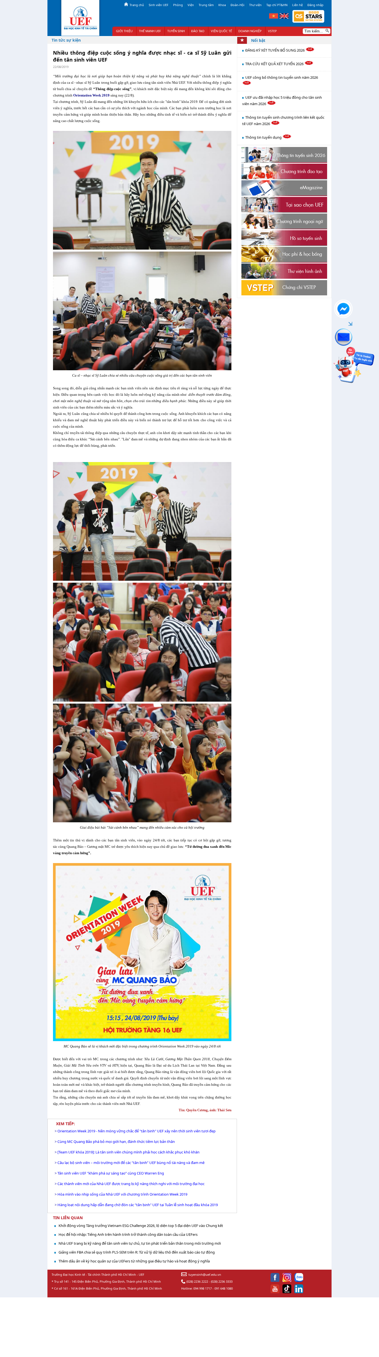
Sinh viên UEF (158, 5)
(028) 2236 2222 (197, 1281)
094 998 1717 (202, 1288)
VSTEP (272, 31)
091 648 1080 (223, 1288)
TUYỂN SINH (176, 31)
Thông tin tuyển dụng (263, 137)
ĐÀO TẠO (197, 31)
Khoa (222, 5)
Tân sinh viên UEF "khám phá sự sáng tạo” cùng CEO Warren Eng (110, 1173)
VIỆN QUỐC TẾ (221, 31)
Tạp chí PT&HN (276, 5)
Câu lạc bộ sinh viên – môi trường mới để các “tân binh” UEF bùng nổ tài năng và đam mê (130, 1162)
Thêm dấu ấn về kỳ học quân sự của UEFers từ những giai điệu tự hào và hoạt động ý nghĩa (134, 1261)
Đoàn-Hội (237, 5)
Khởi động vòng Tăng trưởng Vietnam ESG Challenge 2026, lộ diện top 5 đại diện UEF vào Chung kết (141, 1225)
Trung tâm (206, 5)
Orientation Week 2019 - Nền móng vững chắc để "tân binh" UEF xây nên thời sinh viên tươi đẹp (136, 1130)
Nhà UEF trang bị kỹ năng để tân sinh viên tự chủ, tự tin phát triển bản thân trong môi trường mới (140, 1243)
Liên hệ (297, 5)
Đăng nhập (315, 5)
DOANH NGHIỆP (250, 31)
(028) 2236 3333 (222, 1281)
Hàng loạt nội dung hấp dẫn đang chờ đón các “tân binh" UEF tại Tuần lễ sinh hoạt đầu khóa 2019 (137, 1204)
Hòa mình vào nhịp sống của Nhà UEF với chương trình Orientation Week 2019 (122, 1194)
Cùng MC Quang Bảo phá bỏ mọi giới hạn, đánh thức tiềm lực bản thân (116, 1141)
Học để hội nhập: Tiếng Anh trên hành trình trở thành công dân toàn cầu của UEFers (128, 1234)
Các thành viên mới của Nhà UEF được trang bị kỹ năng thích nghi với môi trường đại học (130, 1183)
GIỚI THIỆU (124, 31)
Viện (191, 5)
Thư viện (255, 5)
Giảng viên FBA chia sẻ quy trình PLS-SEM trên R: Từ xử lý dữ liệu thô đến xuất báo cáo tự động (137, 1252)
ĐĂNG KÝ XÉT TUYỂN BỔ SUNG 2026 (275, 50)
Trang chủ (137, 5)
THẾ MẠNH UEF (150, 31)
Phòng (178, 5)
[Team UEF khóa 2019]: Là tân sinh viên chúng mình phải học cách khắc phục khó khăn (128, 1152)
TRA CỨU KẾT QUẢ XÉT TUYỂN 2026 (274, 63)
